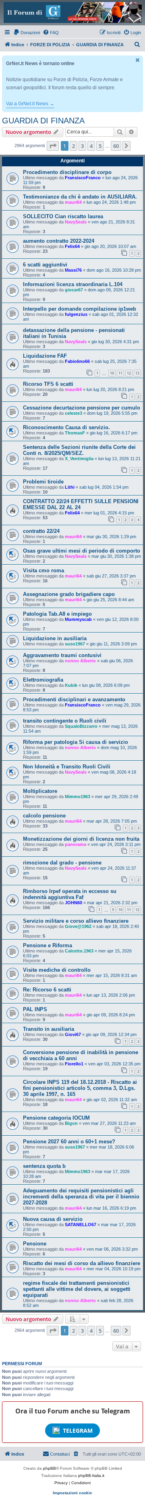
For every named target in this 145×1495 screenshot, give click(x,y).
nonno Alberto (80, 660)
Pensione (34, 1244)
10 (112, 373)
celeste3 (73, 413)
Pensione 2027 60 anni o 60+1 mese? (69, 1142)
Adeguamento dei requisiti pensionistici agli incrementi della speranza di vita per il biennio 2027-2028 (81, 1197)
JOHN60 (73, 902)
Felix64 (72, 246)
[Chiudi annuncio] (137, 60)
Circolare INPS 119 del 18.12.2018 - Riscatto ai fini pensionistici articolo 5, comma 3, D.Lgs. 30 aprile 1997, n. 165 (80, 1088)
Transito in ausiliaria (48, 1029)
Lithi (70, 487)
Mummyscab (78, 619)
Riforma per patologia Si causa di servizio (75, 742)
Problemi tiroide (43, 482)
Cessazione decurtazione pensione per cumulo (81, 408)
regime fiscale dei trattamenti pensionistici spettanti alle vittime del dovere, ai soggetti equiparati (76, 1289)
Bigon (71, 1123)
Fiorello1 (74, 1063)
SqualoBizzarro (81, 726)
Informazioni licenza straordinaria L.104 (72, 284)
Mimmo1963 (77, 796)
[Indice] (72, 12)
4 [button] (91, 146)
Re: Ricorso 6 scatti (47, 990)
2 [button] (73, 146)
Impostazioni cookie (72, 1493)
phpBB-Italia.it (91, 1475)
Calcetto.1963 (79, 950)
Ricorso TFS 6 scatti (48, 384)
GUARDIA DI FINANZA (43, 120)
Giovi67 (73, 1034)
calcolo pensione (44, 816)
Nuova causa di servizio (53, 1219)
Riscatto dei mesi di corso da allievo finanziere (81, 1263)
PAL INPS (35, 1009)
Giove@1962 (78, 926)
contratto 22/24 (41, 531)
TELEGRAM (78, 1430)
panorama (75, 844)
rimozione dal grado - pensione (62, 863)
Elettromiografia (43, 680)
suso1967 (75, 643)
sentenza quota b (44, 1166)
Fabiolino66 (77, 361)
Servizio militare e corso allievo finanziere (75, 921)
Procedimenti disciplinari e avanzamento (74, 699)
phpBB (49, 1468)
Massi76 (73, 270)
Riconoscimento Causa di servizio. (66, 427)
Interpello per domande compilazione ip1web (79, 309)
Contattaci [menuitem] (60, 1454)
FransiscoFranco (83, 177)
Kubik (71, 685)
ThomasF (75, 432)
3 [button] (82, 146)
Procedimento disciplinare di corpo (67, 172)
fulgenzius (76, 314)
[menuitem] (26, 32)
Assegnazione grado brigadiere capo (69, 594)
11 (120, 373)
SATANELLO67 (80, 1224)
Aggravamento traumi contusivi (62, 655)
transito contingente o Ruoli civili (64, 721)
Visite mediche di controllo (57, 970)
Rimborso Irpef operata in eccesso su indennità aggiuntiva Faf (69, 894)
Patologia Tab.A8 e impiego (57, 614)
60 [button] (116, 146)
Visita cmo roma (43, 570)
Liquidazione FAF (45, 356)
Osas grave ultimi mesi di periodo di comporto (81, 551)
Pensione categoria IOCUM (56, 1118)
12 (129, 373)
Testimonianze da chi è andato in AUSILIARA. (80, 197)
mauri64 (73, 202)
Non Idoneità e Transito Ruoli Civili (66, 767)
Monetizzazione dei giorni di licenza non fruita (81, 839)
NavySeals (76, 221)
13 (137, 373)
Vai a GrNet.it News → (30, 103)
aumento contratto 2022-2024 (58, 241)
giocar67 (74, 289)
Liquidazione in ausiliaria (55, 638)
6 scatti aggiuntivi (45, 265)
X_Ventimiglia (79, 458)
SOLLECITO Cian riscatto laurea (63, 216)
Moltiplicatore (40, 791)
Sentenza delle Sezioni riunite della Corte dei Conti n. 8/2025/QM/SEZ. (79, 450)
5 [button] (100, 146)
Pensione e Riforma (47, 945)
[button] (53, 146)
